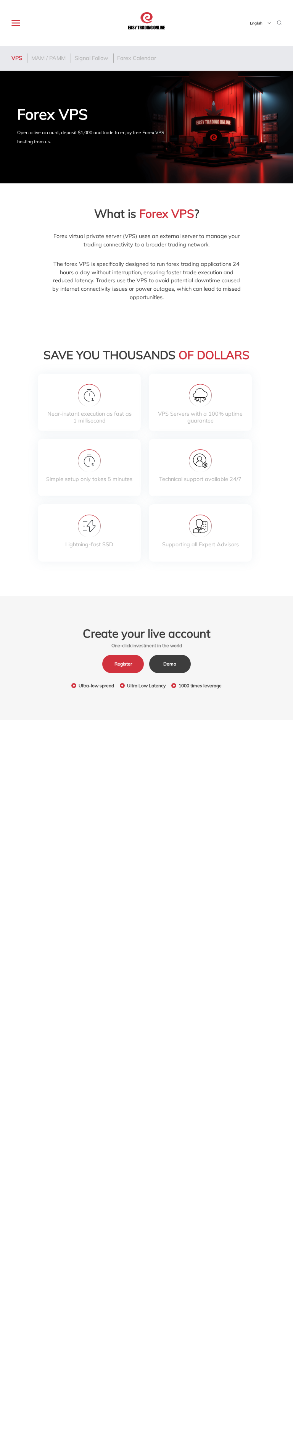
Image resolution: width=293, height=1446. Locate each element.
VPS (16, 58)
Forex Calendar (136, 58)
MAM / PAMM (48, 58)
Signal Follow (91, 58)
